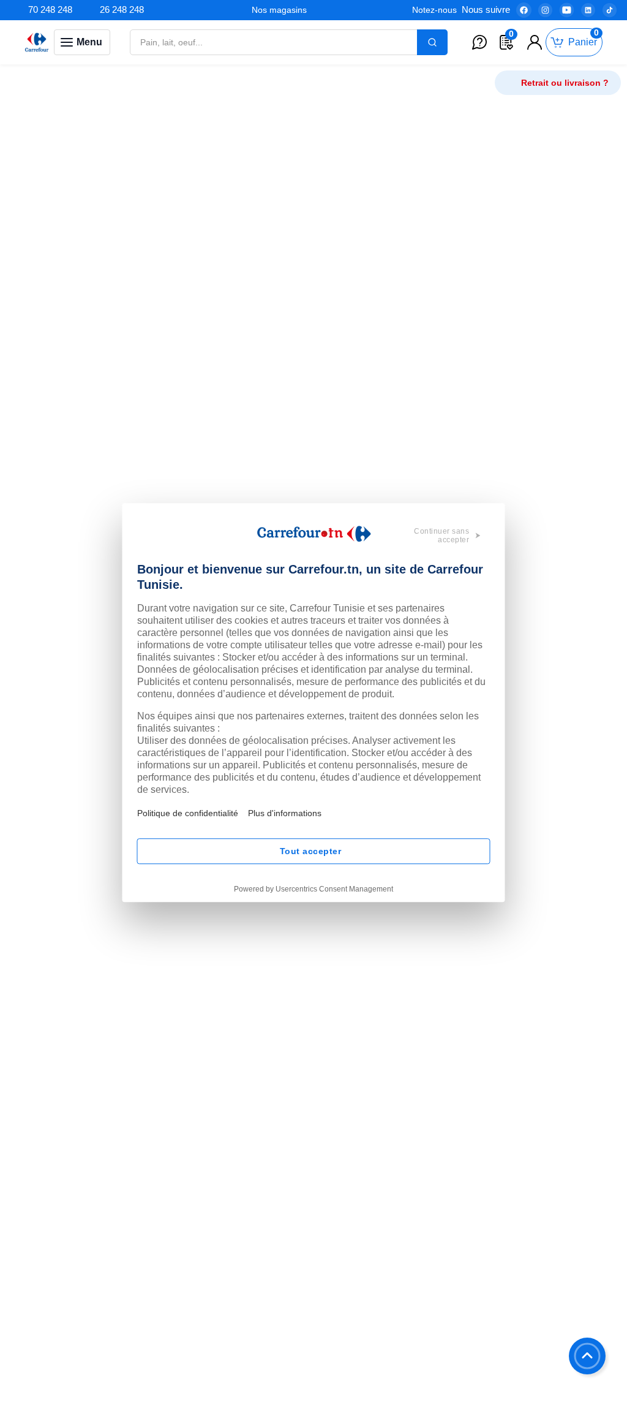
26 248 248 (122, 9)
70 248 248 (50, 9)
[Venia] (36, 42)
